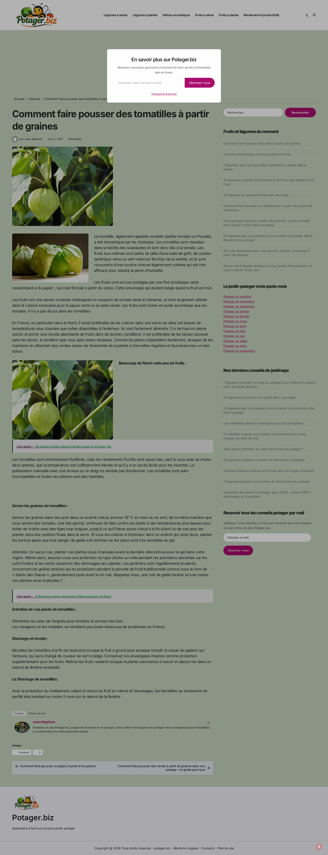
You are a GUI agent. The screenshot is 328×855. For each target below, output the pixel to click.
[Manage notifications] (319, 847)
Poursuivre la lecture (164, 93)
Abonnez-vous (199, 83)
